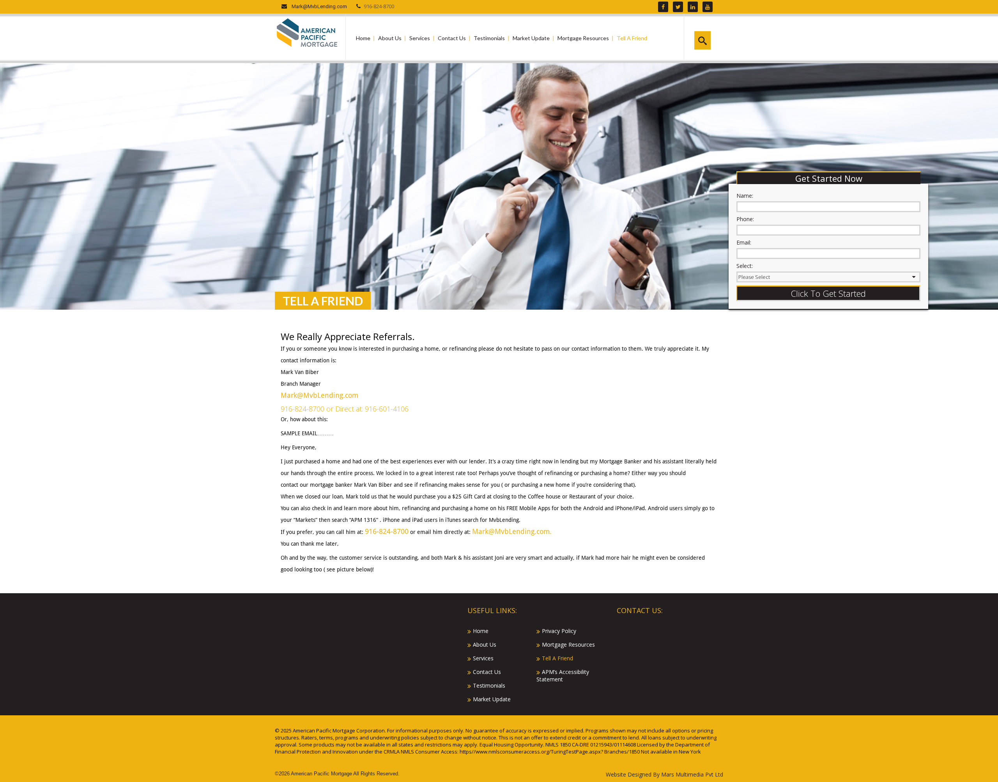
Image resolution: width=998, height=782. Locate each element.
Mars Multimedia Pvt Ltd (692, 774)
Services (419, 38)
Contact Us (452, 38)
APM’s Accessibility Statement (562, 675)
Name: (744, 195)
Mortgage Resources (583, 38)
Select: (744, 266)
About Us (390, 38)
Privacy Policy (559, 631)
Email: (743, 242)
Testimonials (489, 38)
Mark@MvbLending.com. (512, 531)
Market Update (531, 38)
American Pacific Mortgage (321, 774)
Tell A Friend (632, 38)
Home (363, 38)
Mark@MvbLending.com (319, 6)
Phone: (745, 219)
